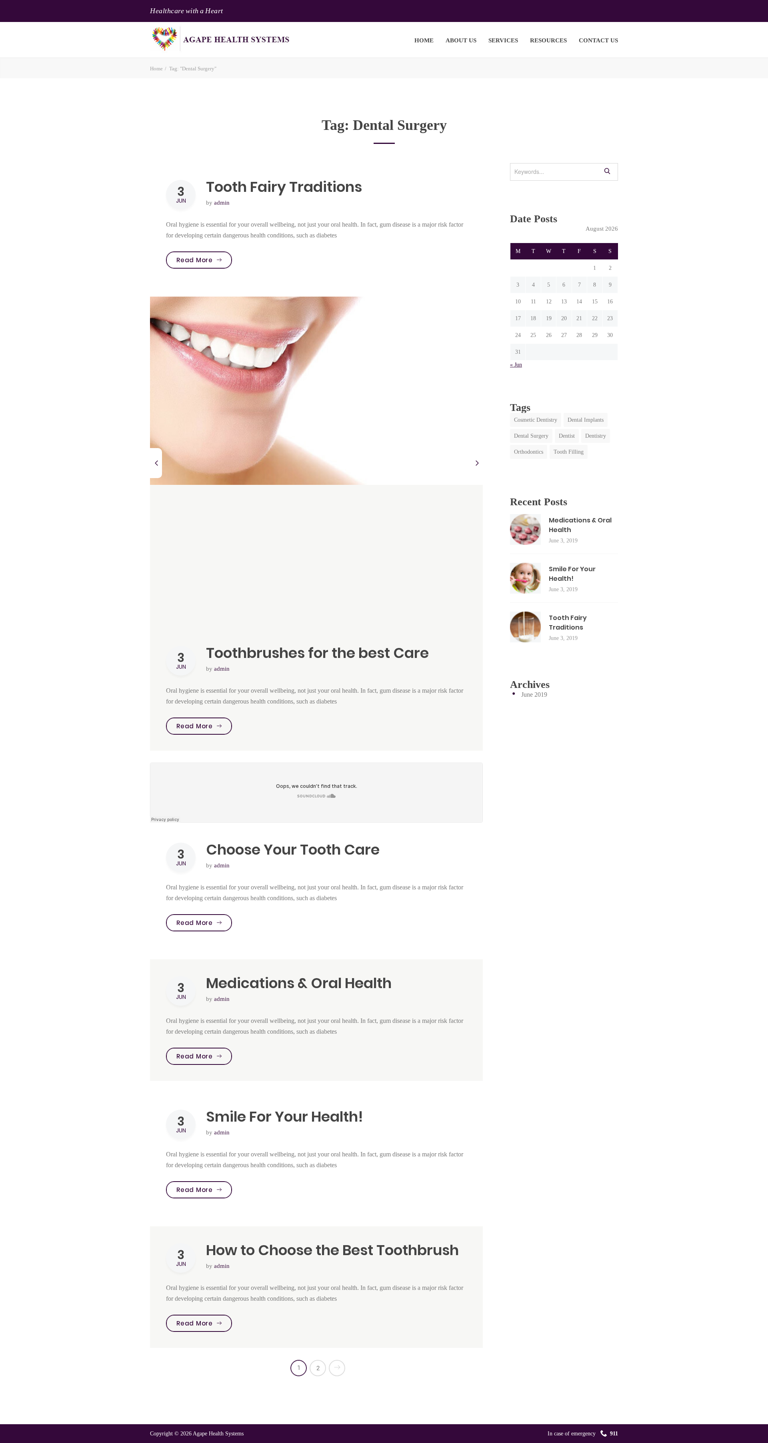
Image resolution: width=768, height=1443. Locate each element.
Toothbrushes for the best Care (317, 653)
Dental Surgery (531, 436)
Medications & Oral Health (299, 983)
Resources (548, 40)
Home (424, 40)
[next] (477, 463)
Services (503, 40)
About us (461, 40)
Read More (204, 259)
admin (222, 202)
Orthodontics (528, 452)
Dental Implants (586, 420)
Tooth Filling (569, 452)
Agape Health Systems (218, 1434)
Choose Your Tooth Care (293, 849)
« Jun (516, 365)
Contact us (598, 40)
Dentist (567, 436)
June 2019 (534, 694)
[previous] (156, 463)
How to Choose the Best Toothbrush (332, 1250)
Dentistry (595, 436)
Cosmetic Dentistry (535, 420)
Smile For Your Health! (284, 1116)
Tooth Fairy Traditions (284, 187)
